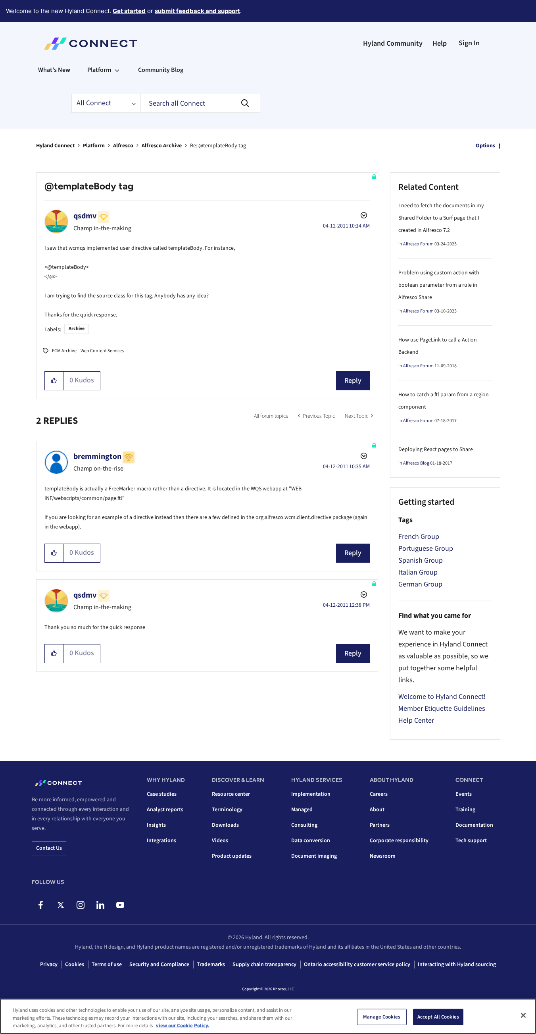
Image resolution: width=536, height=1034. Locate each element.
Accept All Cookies (438, 1016)
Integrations (161, 841)
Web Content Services (102, 350)
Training (465, 810)
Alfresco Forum (418, 244)
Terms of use (107, 964)
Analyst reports (165, 810)
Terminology (227, 810)
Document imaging (314, 856)
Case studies (162, 794)
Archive (77, 328)
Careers (379, 794)
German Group (420, 584)
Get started (129, 11)
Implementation (310, 794)
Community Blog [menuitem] (160, 70)
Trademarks (211, 964)
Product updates (232, 856)
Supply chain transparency (264, 964)
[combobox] (200, 103)
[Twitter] (60, 904)
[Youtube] (120, 904)
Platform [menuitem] (99, 70)
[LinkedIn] (100, 904)
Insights (156, 825)
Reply (352, 381)
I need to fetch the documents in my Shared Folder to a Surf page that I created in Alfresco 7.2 (441, 218)
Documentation (474, 825)
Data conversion (310, 841)
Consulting (304, 825)
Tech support (471, 841)
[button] (54, 381)
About (377, 810)
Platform (94, 146)
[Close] (523, 1015)
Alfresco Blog (416, 463)
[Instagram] (80, 904)
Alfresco (123, 146)
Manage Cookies (381, 1016)
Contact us (49, 848)
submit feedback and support (197, 11)
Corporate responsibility (399, 841)
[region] (268, 1016)
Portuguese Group (425, 549)
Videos (220, 841)
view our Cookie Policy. (182, 1025)
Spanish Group (420, 560)
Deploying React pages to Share (435, 449)
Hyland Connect (55, 146)
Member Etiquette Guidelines (441, 709)
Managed (302, 810)
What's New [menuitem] (54, 70)
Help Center (416, 720)
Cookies (74, 964)
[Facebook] (41, 904)
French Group (418, 537)
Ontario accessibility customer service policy (357, 964)
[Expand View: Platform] (117, 69)
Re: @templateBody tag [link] (218, 146)
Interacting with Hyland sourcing (457, 964)
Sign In (469, 43)
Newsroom (383, 856)
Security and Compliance (159, 964)
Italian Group (418, 572)
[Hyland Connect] (90, 44)
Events (463, 794)
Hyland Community (393, 43)
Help (439, 43)
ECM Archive (64, 350)
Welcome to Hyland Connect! (442, 697)
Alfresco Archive (162, 146)
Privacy (49, 964)
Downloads (225, 825)
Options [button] (485, 146)
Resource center (231, 794)
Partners (380, 825)
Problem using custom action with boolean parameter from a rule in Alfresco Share (438, 285)
